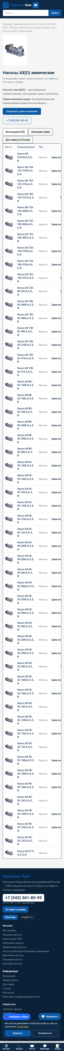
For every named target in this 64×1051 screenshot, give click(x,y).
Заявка (57, 1047)
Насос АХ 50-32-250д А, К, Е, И (25, 586)
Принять (18, 1033)
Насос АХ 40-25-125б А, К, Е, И (25, 814)
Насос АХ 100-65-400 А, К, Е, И (25, 331)
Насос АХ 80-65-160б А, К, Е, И (25, 385)
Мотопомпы (9, 930)
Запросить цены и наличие (22, 111)
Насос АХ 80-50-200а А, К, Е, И (25, 439)
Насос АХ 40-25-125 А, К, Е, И (25, 841)
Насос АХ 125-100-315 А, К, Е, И (25, 278)
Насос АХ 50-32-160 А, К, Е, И (25, 707)
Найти (55, 13)
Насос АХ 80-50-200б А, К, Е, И (25, 425)
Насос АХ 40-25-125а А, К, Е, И (25, 827)
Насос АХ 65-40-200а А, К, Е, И (25, 559)
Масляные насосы (13, 955)
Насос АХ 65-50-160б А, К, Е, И (25, 466)
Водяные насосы (12, 934)
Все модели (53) (15, 131)
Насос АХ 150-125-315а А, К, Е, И (25, 184)
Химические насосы (24, 24)
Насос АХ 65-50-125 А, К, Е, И (25, 532)
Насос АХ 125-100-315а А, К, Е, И (25, 264)
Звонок (19, 1047)
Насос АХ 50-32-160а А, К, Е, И (25, 693)
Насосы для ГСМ (12, 938)
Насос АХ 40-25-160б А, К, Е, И (25, 774)
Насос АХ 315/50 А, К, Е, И (25, 157)
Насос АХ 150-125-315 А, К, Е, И (25, 198)
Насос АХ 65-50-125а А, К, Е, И (25, 519)
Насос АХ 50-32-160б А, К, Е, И (25, 680)
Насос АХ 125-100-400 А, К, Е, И (25, 238)
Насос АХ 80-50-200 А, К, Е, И (25, 452)
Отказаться (45, 1033)
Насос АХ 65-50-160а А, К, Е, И (25, 479)
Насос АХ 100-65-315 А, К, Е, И (25, 372)
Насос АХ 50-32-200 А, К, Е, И (25, 666)
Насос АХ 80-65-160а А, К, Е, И (25, 398)
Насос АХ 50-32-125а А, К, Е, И (25, 734)
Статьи (7, 988)
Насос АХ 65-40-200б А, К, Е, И (25, 546)
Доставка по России (18, 139)
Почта (32, 1047)
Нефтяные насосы (13, 943)
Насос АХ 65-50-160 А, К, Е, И (25, 492)
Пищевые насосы (13, 959)
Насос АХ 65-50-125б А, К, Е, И (25, 506)
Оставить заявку (15, 909)
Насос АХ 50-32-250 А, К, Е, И (25, 626)
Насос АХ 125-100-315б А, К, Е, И (25, 251)
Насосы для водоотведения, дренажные (26, 951)
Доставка (8, 984)
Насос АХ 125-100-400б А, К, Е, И (25, 211)
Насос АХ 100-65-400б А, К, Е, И (25, 305)
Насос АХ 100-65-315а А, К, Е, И (25, 358)
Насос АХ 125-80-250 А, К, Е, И (25, 291)
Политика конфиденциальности (21, 996)
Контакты (8, 992)
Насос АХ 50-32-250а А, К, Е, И (25, 613)
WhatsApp (10, 917)
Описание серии (40, 131)
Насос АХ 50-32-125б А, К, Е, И (25, 720)
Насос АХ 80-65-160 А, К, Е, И (25, 412)
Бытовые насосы (12, 963)
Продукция (9, 976)
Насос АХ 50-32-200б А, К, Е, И (25, 640)
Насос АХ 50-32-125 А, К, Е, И (25, 747)
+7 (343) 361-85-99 (17, 120)
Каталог (6, 1047)
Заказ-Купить (10, 980)
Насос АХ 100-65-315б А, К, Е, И (25, 345)
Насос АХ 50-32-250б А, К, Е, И (25, 599)
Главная (7, 24)
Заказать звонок (12, 1009)
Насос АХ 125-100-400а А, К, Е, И (25, 224)
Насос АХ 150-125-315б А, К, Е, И (25, 171)
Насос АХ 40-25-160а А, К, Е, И (25, 787)
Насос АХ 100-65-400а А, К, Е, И (25, 318)
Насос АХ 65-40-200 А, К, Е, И (25, 573)
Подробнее (23, 1026)
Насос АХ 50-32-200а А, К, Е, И (25, 653)
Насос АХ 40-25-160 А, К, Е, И (25, 800)
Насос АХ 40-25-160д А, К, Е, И (25, 760)
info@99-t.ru (27, 917)
